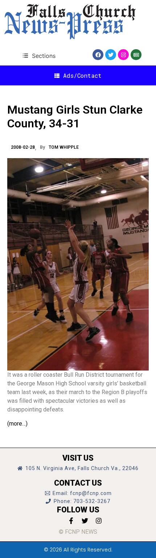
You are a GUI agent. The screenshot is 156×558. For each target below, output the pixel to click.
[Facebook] (98, 54)
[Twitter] (110, 54)
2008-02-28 (23, 147)
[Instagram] (123, 54)
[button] (39, 55)
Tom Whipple (64, 147)
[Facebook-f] (71, 520)
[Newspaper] (136, 54)
